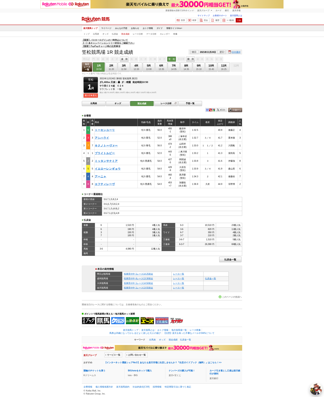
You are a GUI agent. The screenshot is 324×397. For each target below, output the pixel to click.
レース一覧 (178, 274)
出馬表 (96, 34)
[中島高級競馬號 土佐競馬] (162, 320)
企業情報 (88, 387)
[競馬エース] (147, 320)
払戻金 (115, 34)
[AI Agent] (316, 389)
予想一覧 (190, 103)
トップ (87, 34)
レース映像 (195, 330)
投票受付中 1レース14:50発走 (138, 283)
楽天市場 (236, 10)
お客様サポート (220, 15)
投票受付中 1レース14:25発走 (138, 274)
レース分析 (138, 34)
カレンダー (165, 34)
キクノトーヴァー (106, 145)
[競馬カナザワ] (176, 320)
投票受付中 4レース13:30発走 (138, 278)
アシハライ (102, 137)
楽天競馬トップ (90, 28)
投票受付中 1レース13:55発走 (138, 288)
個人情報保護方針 (104, 387)
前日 (194, 52)
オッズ (105, 34)
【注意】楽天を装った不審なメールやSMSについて (189, 333)
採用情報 (157, 387)
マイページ (106, 28)
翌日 (222, 52)
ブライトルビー (105, 153)
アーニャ (100, 176)
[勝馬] (103, 320)
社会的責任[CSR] (141, 387)
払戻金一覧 (230, 259)
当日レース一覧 (87, 67)
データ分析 (151, 34)
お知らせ (135, 28)
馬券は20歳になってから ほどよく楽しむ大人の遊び (135, 333)
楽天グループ (203, 10)
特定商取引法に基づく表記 (178, 387)
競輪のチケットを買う (94, 370)
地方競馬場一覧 (179, 330)
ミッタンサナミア (106, 160)
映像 (175, 34)
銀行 (227, 10)
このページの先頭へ (232, 297)
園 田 (190, 59)
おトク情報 (148, 28)
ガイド (160, 28)
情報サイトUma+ (174, 28)
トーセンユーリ (105, 130)
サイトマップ (204, 15)
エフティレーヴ (105, 184)
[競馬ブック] (88, 320)
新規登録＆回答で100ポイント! (180, 10)
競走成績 (125, 34)
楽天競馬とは (236, 15)
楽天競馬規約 (122, 387)
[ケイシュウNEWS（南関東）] (118, 320)
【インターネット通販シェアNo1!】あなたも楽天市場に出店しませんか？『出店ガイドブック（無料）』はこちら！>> (163, 362)
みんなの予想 (121, 28)
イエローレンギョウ (108, 168)
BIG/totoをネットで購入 (140, 370)
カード (218, 10)
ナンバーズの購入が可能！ (182, 370)
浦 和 (124, 59)
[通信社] (132, 320)
